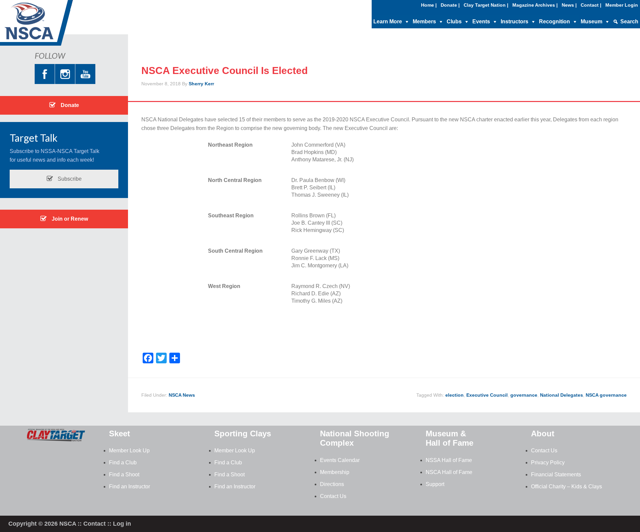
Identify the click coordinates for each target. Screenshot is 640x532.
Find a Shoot (124, 474)
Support (435, 484)
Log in (122, 523)
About (542, 433)
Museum (591, 21)
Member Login (621, 5)
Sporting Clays (242, 433)
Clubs (454, 21)
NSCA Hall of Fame (449, 472)
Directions (332, 484)
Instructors (514, 21)
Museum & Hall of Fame (449, 438)
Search (629, 21)
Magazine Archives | (535, 5)
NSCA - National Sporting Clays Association (53, 25)
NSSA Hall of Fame (449, 460)
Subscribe (69, 179)
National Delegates (561, 395)
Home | (429, 5)
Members (424, 21)
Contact (94, 523)
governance (523, 395)
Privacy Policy (548, 462)
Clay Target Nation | (486, 5)
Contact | (591, 5)
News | (569, 5)
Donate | (450, 5)
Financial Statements (556, 474)
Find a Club (123, 462)
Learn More (387, 21)
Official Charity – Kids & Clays (566, 486)
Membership (334, 472)
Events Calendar (340, 460)
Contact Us (333, 496)
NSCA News (182, 395)
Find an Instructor (129, 486)
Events (481, 21)
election (454, 395)
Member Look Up (129, 450)
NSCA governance (606, 395)
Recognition (554, 21)
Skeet (119, 433)
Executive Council (487, 395)
